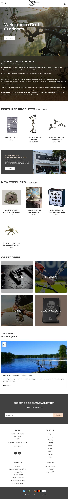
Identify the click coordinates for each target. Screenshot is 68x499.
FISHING (3, 296)
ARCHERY (37, 262)
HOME (50, 434)
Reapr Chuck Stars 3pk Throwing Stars (56, 138)
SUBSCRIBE (58, 415)
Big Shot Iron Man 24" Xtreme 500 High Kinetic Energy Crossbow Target (56, 212)
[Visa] (44, 491)
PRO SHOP (50, 437)
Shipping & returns (18, 478)
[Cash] (29, 491)
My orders (50, 469)
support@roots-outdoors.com (17, 442)
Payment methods (17, 475)
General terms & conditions (17, 469)
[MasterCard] (39, 491)
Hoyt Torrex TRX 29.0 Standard (34, 138)
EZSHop (46, 495)
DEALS (50, 457)
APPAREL (50, 451)
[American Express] (24, 491)
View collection (41, 109)
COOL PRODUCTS (39, 296)
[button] (1, 31)
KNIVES (50, 448)
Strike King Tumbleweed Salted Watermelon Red (11, 244)
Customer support (17, 483)
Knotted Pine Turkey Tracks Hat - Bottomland (11, 211)
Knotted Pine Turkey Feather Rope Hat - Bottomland (34, 212)
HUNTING (50, 454)
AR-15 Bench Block (11, 137)
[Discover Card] (34, 491)
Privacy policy (18, 472)
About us (17, 466)
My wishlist (50, 472)
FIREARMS (3, 262)
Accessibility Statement (18, 480)
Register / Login (50, 466)
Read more (6, 385)
